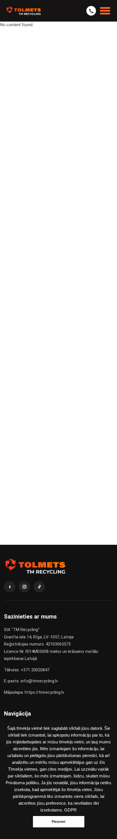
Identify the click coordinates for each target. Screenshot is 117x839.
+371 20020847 (35, 669)
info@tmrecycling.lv (39, 681)
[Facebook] (9, 586)
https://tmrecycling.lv (44, 692)
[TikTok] (39, 586)
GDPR (70, 810)
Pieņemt (58, 822)
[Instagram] (24, 586)
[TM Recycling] (23, 10)
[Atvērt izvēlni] (105, 11)
